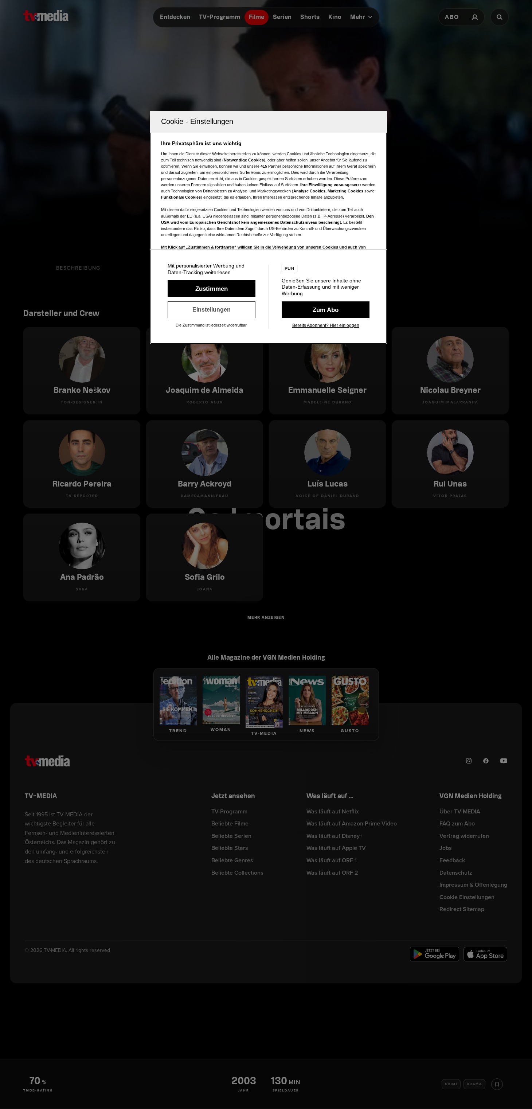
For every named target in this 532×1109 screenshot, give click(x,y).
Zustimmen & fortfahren (211, 288)
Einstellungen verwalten (211, 309)
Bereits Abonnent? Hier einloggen (325, 325)
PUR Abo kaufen (325, 309)
